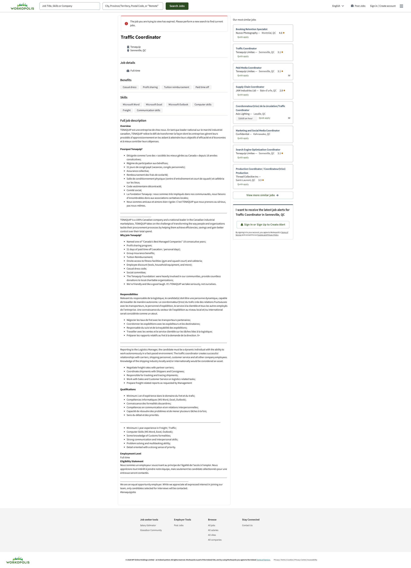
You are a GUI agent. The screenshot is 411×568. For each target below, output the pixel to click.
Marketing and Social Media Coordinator (258, 130)
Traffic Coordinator (246, 48)
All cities (212, 535)
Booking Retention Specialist (251, 29)
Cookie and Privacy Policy (268, 235)
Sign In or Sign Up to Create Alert (264, 224)
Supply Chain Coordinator (250, 87)
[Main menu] (401, 6)
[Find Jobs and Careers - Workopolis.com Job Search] (22, 6)
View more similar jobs (260, 195)
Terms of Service (263, 560)
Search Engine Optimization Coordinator (258, 149)
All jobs (211, 525)
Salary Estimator (148, 525)
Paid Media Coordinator (249, 68)
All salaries (213, 530)
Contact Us (247, 525)
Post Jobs (360, 6)
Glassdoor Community (151, 530)
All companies (215, 539)
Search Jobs (177, 6)
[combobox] (69, 6)
